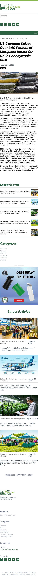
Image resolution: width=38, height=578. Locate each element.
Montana (3, 343)
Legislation (21, 341)
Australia (3, 258)
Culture (2, 38)
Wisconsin (3, 456)
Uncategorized (6, 536)
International (22, 379)
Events (8, 341)
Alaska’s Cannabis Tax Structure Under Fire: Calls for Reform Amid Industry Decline (14, 212)
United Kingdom (21, 38)
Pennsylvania (10, 38)
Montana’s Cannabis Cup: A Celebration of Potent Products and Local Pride (14, 192)
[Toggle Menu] (35, 33)
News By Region (6, 534)
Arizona (3, 253)
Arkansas (4, 255)
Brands (3, 260)
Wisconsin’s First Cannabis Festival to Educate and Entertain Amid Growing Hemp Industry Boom (15, 222)
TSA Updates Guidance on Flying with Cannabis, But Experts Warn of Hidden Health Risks (14, 202)
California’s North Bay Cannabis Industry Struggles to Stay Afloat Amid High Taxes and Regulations (13, 232)
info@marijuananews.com (10, 549)
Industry (14, 341)
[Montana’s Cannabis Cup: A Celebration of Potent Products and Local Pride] (34, 192)
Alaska (2, 251)
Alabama (3, 249)
